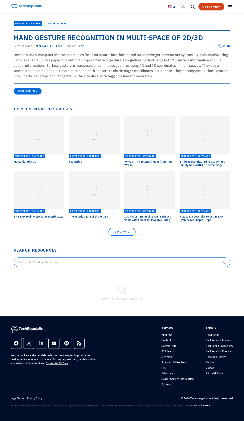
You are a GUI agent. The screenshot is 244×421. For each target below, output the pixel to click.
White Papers (57, 23)
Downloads (212, 335)
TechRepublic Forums (218, 340)
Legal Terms (17, 398)
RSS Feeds (167, 351)
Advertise (167, 373)
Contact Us (168, 340)
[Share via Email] (228, 46)
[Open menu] (229, 6)
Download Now (27, 91)
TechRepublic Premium (219, 351)
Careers (166, 384)
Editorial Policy (215, 373)
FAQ (163, 368)
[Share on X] (219, 46)
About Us (166, 335)
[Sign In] (183, 6)
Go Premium (211, 7)
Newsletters (169, 346)
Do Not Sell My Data (57, 363)
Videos (210, 368)
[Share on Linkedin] (224, 46)
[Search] (192, 6)
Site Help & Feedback (174, 362)
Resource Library (27, 23)
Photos (210, 362)
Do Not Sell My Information (177, 379)
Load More (122, 231)
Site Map (166, 357)
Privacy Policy (34, 398)
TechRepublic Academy (219, 346)
